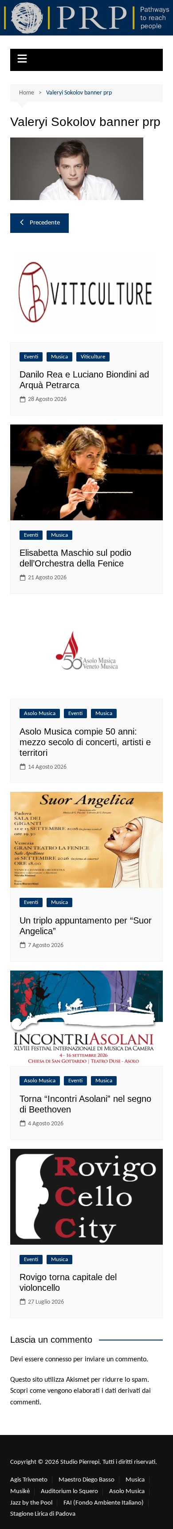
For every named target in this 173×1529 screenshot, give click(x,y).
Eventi (31, 357)
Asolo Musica (39, 713)
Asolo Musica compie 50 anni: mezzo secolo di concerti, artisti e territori (85, 742)
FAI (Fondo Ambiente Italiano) (103, 1503)
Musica (59, 357)
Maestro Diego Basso (86, 1480)
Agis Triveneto (28, 1480)
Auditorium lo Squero (69, 1491)
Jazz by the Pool (31, 1503)
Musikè (20, 1491)
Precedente (45, 223)
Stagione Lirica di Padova (42, 1514)
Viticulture (93, 357)
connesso (58, 1359)
